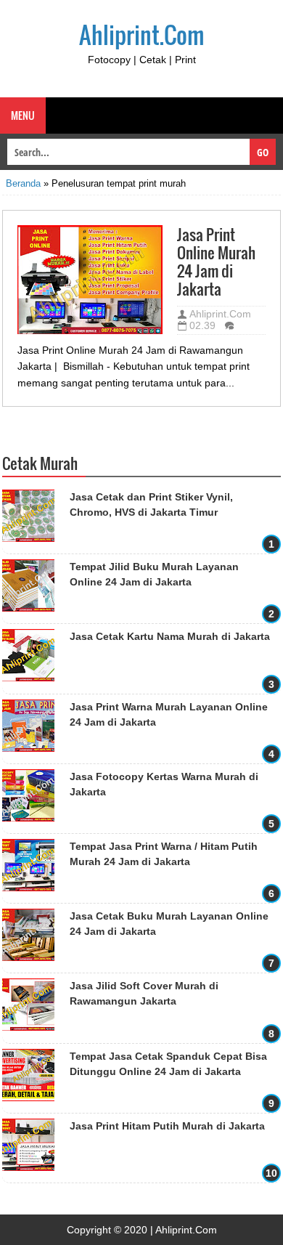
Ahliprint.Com (142, 34)
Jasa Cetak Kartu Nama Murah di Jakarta (170, 636)
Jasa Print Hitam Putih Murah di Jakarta (167, 1126)
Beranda (23, 183)
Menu (23, 115)
